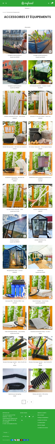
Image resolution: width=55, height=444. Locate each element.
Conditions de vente (43, 427)
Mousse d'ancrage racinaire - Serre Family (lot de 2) (40, 362)
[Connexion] (48, 3)
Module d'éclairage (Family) (40, 209)
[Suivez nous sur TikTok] (33, 416)
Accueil (4, 12)
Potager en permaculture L (14, 86)
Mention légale (41, 425)
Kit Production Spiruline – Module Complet (40, 86)
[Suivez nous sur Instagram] (26, 416)
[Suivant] (31, 402)
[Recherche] (6, 3)
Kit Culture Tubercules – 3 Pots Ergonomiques (40, 147)
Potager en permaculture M (40, 55)
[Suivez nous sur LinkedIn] (22, 420)
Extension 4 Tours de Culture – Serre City (40, 116)
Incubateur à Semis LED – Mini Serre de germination (14, 178)
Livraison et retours (42, 420)
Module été (40, 270)
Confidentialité (41, 422)
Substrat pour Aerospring (14, 394)
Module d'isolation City (40, 240)
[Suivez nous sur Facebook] (22, 416)
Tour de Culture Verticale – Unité (15, 209)
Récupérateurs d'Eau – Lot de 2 (14, 270)
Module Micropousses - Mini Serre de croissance (15, 147)
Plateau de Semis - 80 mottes (40, 394)
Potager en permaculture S (15, 55)
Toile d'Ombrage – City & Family (40, 301)
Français (5, 432)
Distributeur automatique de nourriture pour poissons (40, 178)
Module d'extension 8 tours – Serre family (14, 116)
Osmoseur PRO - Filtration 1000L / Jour (14, 301)
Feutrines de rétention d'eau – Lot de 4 (40, 331)
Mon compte (41, 415)
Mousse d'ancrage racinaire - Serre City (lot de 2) (14, 362)
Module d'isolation (14, 240)
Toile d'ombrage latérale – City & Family (15, 331)
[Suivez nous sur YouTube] (29, 416)
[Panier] (51, 3)
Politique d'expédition (43, 417)
